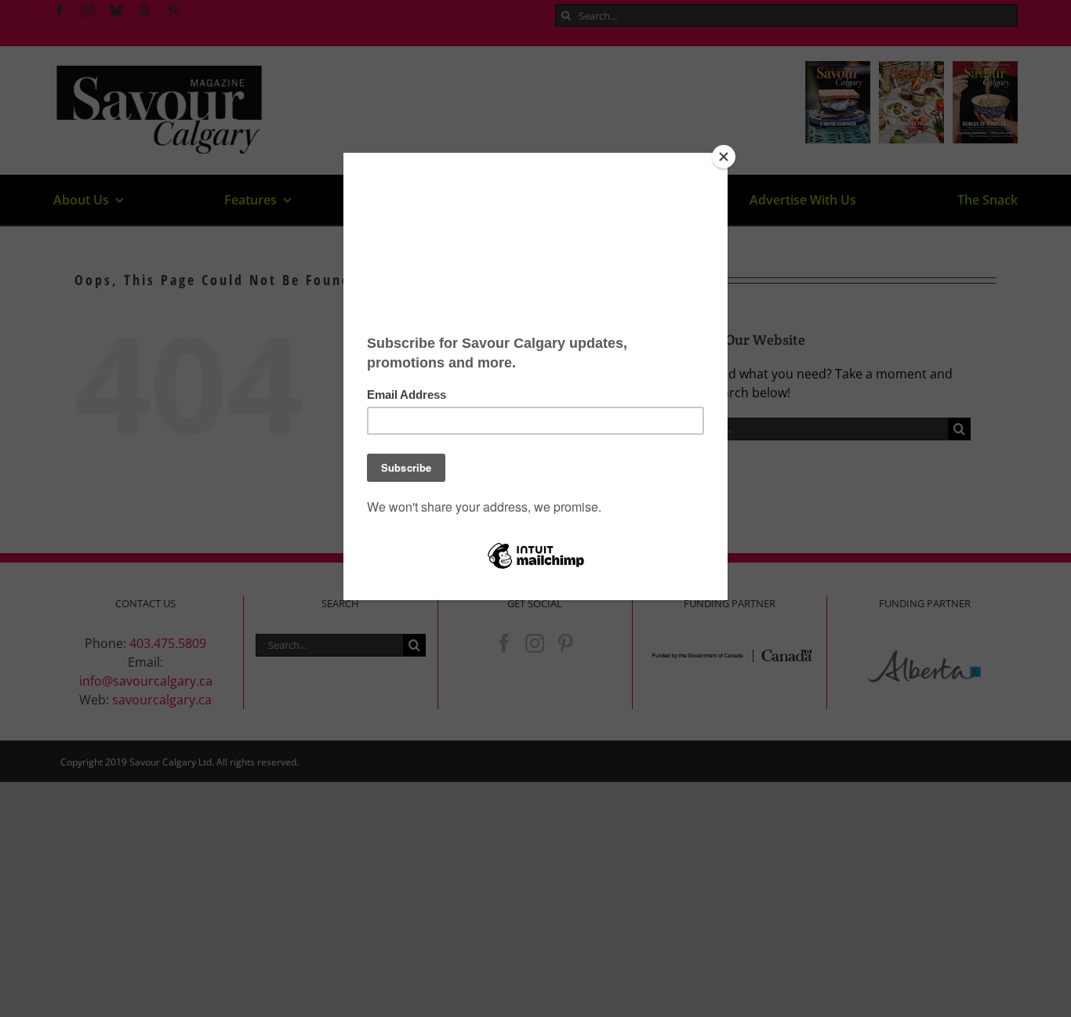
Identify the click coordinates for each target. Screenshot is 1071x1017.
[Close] (723, 156)
